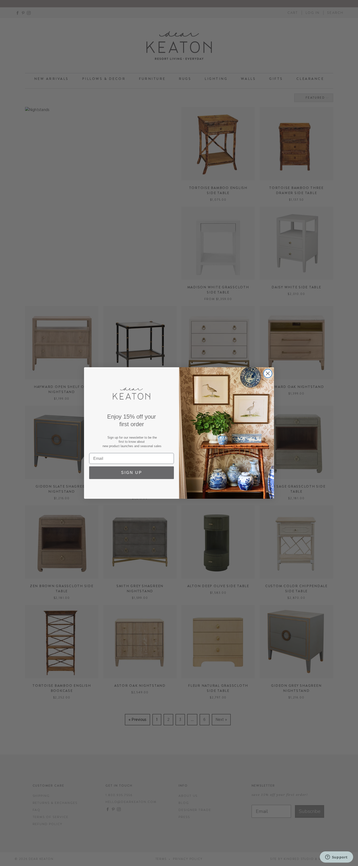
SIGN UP (131, 473)
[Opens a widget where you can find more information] (336, 857)
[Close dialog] (268, 373)
